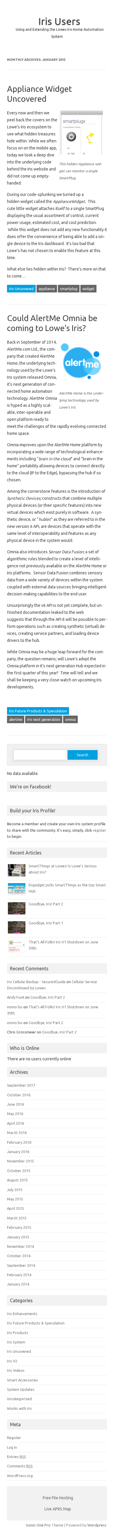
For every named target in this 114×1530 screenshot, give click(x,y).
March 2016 (17, 1133)
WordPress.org (20, 1476)
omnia (70, 719)
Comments (20, 1466)
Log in (12, 1447)
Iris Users (59, 21)
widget (88, 289)
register (99, 830)
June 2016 (15, 1104)
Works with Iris (19, 1408)
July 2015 (15, 1190)
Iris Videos (16, 1370)
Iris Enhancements (22, 1314)
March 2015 (17, 1218)
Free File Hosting (58, 1497)
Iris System (16, 1342)
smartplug (68, 289)
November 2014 (20, 1246)
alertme (15, 719)
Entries (16, 1457)
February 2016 (19, 1142)
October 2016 (18, 1095)
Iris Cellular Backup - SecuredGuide (36, 982)
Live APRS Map (57, 1509)
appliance (47, 289)
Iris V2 (12, 1361)
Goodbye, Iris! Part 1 (46, 923)
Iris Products (17, 1333)
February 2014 (19, 1275)
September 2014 (21, 1265)
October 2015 (18, 1171)
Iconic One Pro (38, 1525)
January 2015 (18, 1237)
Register (14, 1438)
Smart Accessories (22, 1380)
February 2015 (19, 1227)
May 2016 (15, 1114)
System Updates (20, 1389)
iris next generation (43, 719)
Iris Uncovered (21, 289)
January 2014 (18, 1284)
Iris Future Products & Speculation (38, 711)
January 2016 (18, 1152)
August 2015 (17, 1180)
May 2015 (15, 1199)
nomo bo (15, 1007)
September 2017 (21, 1085)
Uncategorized (19, 1399)
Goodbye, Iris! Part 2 (46, 904)
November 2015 (20, 1161)
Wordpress (96, 1525)
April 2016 (15, 1123)
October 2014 (18, 1256)
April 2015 (15, 1208)
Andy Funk (15, 997)
